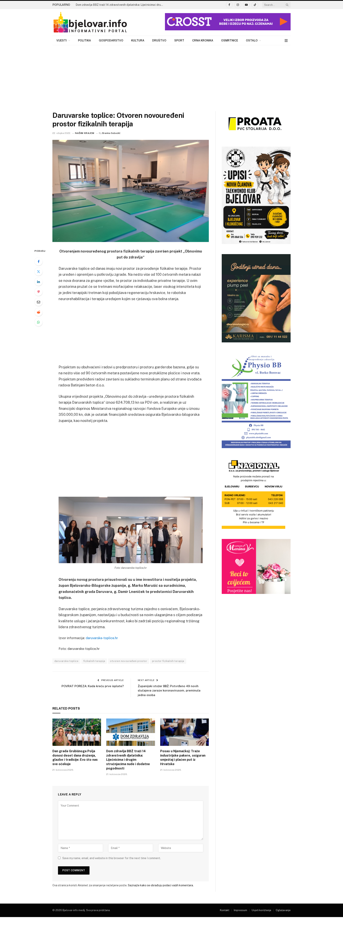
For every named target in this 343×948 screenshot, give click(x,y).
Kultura (137, 40)
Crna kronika (202, 40)
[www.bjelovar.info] (90, 22)
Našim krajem (84, 133)
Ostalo (252, 40)
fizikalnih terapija (94, 661)
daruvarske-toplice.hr (102, 638)
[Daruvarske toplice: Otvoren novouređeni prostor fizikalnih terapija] (130, 191)
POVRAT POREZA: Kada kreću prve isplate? (93, 686)
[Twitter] (38, 272)
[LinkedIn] (38, 282)
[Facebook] (38, 261)
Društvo (159, 40)
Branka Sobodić (111, 133)
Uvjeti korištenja (261, 910)
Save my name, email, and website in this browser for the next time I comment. (111, 858)
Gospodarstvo (111, 40)
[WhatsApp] (38, 322)
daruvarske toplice (66, 661)
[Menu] (286, 40)
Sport (179, 40)
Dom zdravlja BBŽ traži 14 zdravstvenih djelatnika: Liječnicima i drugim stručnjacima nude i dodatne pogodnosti (120, 4)
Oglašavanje (283, 910)
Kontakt (224, 910)
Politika (84, 40)
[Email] (38, 302)
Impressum (240, 910)
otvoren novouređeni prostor (128, 661)
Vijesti (61, 40)
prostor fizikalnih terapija (168, 661)
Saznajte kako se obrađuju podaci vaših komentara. (161, 885)
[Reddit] (38, 312)
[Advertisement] (171, 75)
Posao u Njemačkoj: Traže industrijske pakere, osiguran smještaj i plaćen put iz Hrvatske (182, 757)
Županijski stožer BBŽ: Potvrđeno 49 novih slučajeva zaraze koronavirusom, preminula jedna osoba (169, 690)
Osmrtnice (229, 40)
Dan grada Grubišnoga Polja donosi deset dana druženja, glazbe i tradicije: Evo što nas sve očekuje (75, 757)
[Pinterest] (38, 292)
